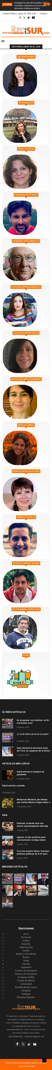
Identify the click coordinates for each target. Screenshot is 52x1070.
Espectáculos (26, 947)
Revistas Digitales (26, 997)
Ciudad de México (26, 980)
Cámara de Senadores (26, 974)
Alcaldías (26, 990)
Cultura (26, 940)
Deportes (26, 944)
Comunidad (26, 984)
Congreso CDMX (26, 977)
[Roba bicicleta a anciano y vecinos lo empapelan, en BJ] (7, 907)
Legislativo (26, 967)
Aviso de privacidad (27, 1066)
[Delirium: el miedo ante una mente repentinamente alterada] (8, 827)
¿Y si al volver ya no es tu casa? (33, 734)
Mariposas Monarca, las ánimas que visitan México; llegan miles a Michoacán (33, 802)
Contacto (43, 14)
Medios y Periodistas (26, 954)
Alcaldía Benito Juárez (26, 987)
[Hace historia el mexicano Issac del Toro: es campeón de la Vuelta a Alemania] (8, 752)
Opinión (26, 964)
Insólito (26, 950)
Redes (26, 957)
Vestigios (26, 994)
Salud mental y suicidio (13, 786)
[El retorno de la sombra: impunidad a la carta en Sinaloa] (19, 895)
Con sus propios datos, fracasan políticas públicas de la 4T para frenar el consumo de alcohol (33, 854)
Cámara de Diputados (26, 970)
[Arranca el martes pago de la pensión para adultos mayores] (7, 895)
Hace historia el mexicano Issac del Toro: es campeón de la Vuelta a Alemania (33, 751)
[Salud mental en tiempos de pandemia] (8, 775)
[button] (45, 4)
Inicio (26, 934)
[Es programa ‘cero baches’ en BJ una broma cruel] (8, 724)
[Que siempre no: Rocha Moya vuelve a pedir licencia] (43, 883)
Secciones (26, 937)
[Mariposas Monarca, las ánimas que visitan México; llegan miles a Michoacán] (8, 803)
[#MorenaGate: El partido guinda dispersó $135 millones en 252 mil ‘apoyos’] (31, 895)
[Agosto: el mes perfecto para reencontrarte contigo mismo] (8, 841)
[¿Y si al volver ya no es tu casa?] (8, 738)
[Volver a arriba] (44, 1060)
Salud (26, 960)
